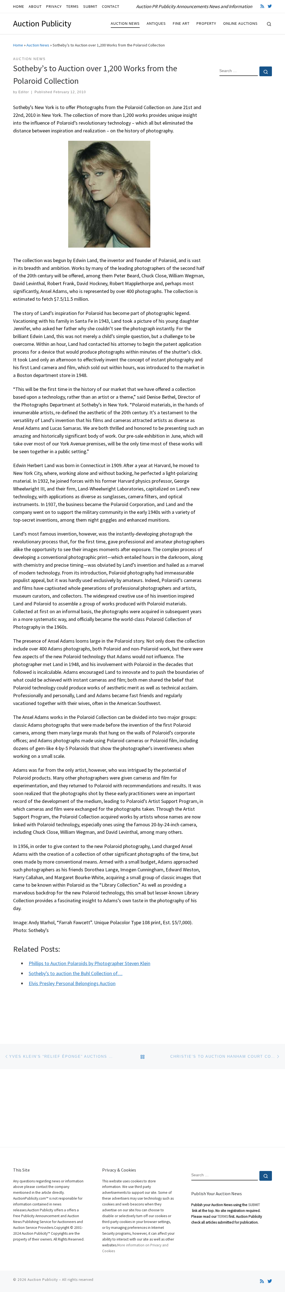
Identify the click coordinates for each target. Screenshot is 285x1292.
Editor (23, 92)
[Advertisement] (245, 170)
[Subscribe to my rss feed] (262, 6)
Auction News (37, 45)
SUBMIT (254, 1204)
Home (18, 45)
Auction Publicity (43, 1279)
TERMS (222, 1216)
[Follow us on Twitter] (270, 6)
